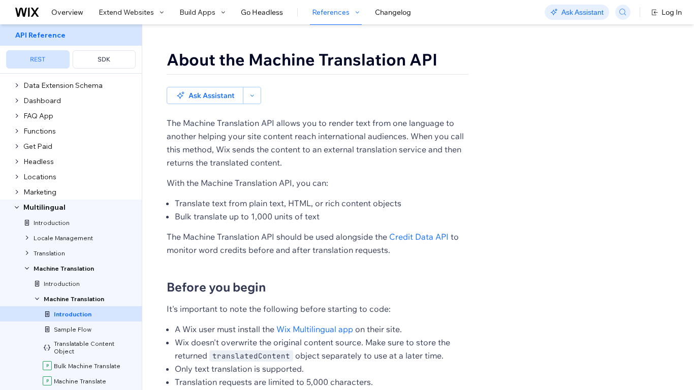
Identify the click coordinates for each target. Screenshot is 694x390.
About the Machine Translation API (302, 59)
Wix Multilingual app (314, 329)
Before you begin (216, 287)
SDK (104, 59)
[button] (205, 95)
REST (37, 59)
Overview (67, 12)
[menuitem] (71, 49)
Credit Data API (419, 237)
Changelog (393, 12)
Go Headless (262, 12)
